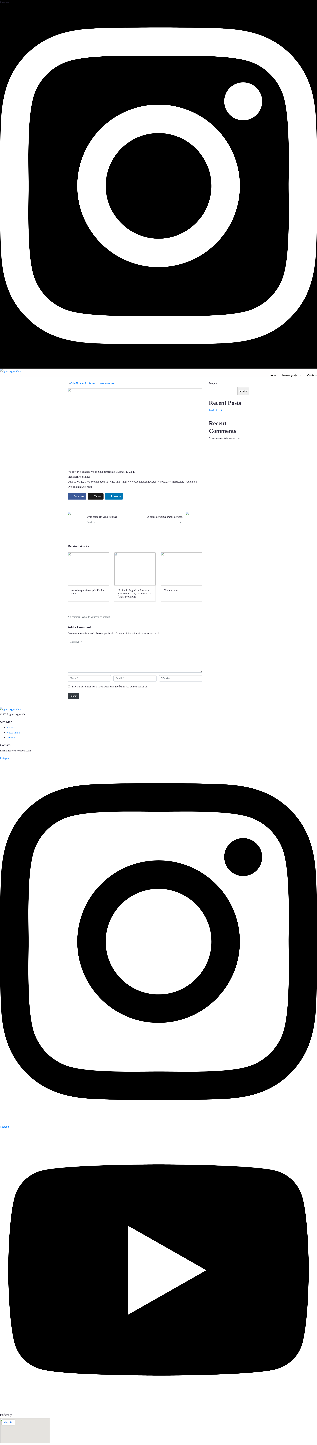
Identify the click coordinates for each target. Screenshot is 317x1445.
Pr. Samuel (90, 383)
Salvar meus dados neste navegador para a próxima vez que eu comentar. (110, 686)
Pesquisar (213, 383)
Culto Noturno (77, 383)
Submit (73, 696)
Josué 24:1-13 (215, 410)
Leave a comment (107, 383)
